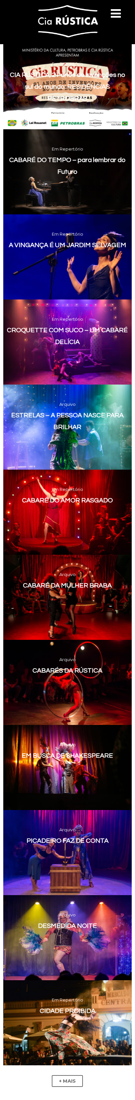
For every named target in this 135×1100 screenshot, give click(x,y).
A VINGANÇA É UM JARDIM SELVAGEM (67, 245)
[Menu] (116, 13)
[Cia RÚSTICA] (67, 41)
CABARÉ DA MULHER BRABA (67, 585)
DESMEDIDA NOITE (67, 926)
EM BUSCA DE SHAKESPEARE (67, 755)
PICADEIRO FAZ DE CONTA (67, 841)
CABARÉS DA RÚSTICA (67, 670)
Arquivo (67, 404)
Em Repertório (67, 63)
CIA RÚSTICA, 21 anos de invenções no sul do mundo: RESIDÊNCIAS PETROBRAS (67, 86)
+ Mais (67, 1081)
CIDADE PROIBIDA (67, 1011)
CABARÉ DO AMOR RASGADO (67, 500)
